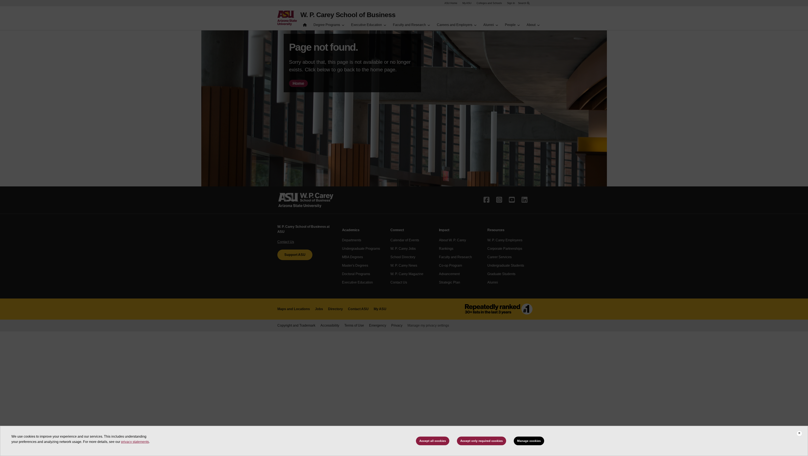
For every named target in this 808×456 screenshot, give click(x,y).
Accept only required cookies (481, 440)
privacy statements (135, 442)
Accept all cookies (432, 440)
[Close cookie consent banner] (799, 433)
